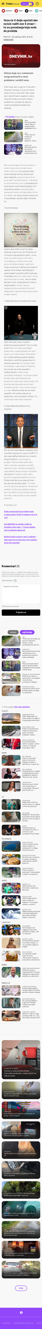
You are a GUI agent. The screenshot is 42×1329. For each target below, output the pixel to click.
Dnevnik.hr (9, 10)
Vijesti (20, 10)
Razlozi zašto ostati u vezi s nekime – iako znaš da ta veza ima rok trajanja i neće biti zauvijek (20, 539)
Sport (30, 10)
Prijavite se (21, 612)
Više (21, 1288)
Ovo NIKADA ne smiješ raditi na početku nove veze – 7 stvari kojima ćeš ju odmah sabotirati (19, 527)
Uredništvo (6, 1323)
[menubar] (37, 3)
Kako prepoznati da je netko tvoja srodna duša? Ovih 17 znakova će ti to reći (20, 514)
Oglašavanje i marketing (23, 1323)
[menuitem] (37, 3)
